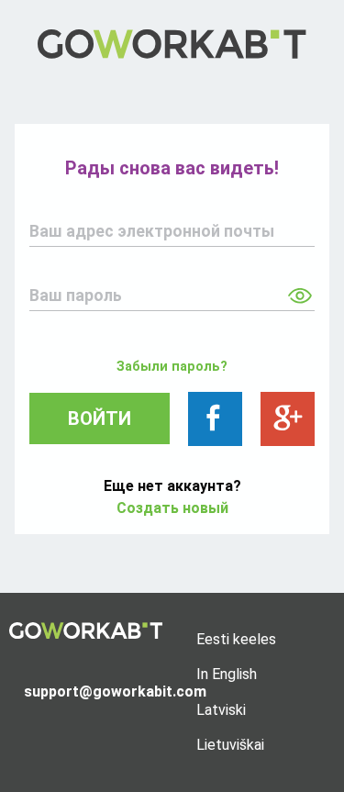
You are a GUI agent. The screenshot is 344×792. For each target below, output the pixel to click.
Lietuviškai (230, 744)
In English (226, 674)
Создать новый (172, 508)
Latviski (221, 710)
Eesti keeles (236, 639)
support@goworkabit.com (93, 691)
